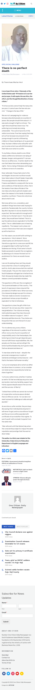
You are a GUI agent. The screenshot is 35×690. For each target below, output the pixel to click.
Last (19, 609)
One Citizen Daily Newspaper (11, 74)
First (3, 609)
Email (4, 612)
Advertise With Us (8, 660)
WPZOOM (11, 685)
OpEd (4, 64)
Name (4, 603)
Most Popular (22, 526)
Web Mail (5, 655)
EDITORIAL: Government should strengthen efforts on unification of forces (16, 462)
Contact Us (6, 658)
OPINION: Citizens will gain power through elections (22, 478)
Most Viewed (8, 526)
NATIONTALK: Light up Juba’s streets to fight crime (22, 470)
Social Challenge (12, 64)
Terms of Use (6, 663)
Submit (5, 622)
